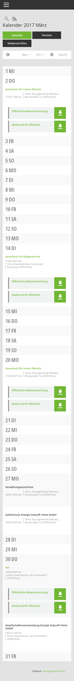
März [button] (25, 54)
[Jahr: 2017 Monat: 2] (8, 54)
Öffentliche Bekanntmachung (30, 111)
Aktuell (63, 54)
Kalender (17, 35)
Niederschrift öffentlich (26, 124)
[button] (60, 113)
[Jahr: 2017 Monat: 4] (52, 54)
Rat (7, 567)
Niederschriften (17, 43)
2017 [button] (39, 54)
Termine (47, 35)
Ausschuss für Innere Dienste (23, 89)
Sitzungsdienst (53, 671)
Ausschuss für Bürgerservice (22, 256)
